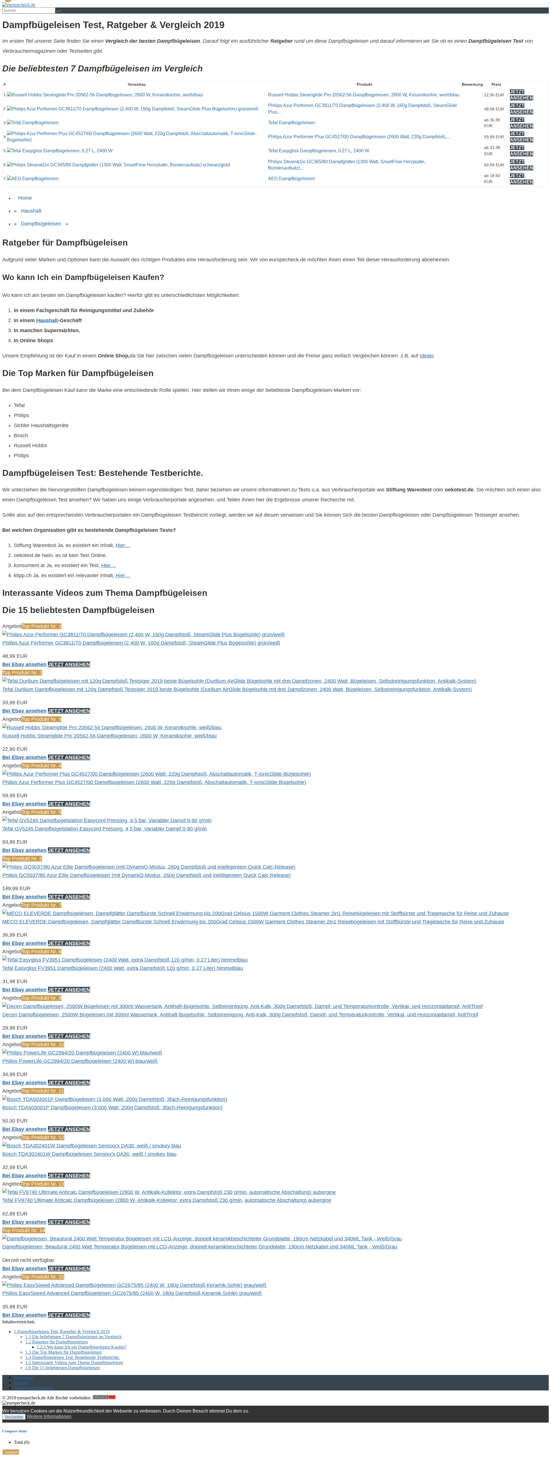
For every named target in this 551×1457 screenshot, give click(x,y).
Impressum (24, 1377)
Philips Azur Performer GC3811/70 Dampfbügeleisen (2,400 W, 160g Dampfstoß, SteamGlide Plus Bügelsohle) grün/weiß (141, 643)
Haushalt (31, 211)
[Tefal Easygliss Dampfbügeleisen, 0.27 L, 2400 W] (59, 150)
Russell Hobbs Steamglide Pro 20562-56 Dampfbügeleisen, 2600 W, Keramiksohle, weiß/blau (363, 94)
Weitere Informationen (49, 1416)
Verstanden (14, 1417)
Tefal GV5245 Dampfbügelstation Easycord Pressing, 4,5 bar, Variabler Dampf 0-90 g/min (104, 829)
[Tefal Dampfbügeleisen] (33, 122)
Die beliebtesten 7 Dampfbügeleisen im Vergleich (73, 1336)
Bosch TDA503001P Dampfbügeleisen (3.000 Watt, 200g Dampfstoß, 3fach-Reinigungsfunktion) (112, 1107)
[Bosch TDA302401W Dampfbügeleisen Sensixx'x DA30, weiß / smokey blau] (91, 1146)
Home (25, 198)
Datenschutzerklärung (33, 1387)
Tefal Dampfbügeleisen (291, 122)
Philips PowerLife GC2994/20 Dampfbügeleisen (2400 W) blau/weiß (80, 1061)
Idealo (427, 356)
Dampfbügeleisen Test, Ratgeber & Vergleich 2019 (62, 1331)
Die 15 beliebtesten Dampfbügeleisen (62, 1367)
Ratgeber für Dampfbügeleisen (56, 1341)
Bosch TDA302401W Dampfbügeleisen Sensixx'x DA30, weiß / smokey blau (89, 1154)
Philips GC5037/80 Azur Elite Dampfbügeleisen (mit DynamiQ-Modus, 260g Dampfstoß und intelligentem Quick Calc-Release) (146, 875)
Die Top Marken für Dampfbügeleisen (63, 1352)
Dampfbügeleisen (41, 224)
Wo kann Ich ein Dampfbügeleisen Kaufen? (82, 1347)
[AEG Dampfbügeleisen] (33, 178)
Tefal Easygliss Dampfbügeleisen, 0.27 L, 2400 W (318, 150)
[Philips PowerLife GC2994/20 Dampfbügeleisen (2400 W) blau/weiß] (82, 1053)
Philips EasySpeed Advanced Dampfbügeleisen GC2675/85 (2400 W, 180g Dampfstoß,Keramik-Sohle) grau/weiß (132, 1293)
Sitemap (21, 1382)
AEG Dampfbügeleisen (291, 178)
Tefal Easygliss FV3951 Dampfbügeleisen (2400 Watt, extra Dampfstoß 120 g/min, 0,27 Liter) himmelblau (122, 968)
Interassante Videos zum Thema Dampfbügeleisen (74, 1362)
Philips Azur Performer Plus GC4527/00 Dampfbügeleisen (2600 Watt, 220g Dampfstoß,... (359, 136)
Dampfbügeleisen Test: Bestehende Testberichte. (72, 1357)
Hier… (123, 545)
